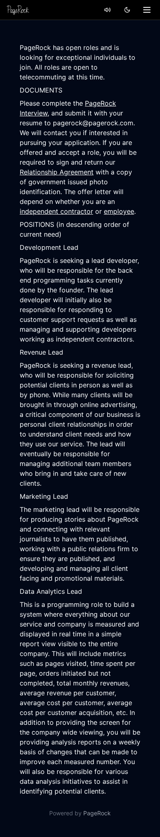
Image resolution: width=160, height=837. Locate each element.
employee (119, 211)
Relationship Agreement (57, 172)
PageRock (97, 813)
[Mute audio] (107, 9)
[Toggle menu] (146, 9)
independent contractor (56, 211)
